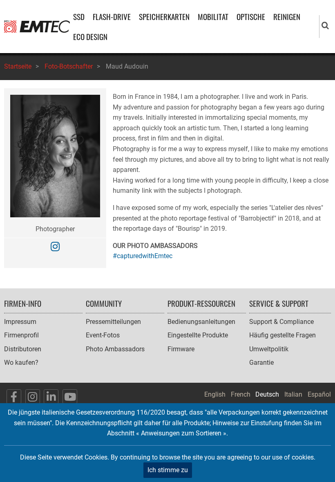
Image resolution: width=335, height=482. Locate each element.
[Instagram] (55, 247)
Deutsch (267, 394)
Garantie (261, 362)
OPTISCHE (251, 16)
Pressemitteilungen (113, 322)
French (240, 394)
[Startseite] (37, 26)
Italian (293, 394)
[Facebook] (14, 396)
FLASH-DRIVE (112, 16)
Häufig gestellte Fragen (282, 335)
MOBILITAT (213, 16)
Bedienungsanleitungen (201, 322)
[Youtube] (70, 396)
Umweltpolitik (268, 349)
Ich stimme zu (167, 470)
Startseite (17, 66)
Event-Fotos (103, 335)
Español (319, 394)
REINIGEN (286, 16)
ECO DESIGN (90, 36)
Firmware (181, 349)
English (215, 394)
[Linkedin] (51, 396)
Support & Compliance (281, 322)
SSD (79, 16)
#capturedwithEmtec (142, 256)
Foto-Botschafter (69, 66)
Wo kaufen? (21, 362)
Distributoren (22, 349)
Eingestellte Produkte (198, 335)
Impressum (20, 322)
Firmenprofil (21, 335)
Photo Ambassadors (115, 349)
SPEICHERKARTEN (164, 16)
